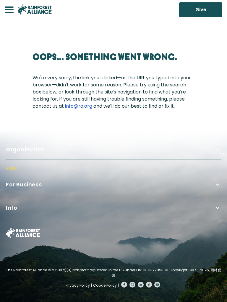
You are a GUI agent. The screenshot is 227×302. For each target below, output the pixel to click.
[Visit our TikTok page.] (149, 285)
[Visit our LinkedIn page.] (141, 285)
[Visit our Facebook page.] (124, 285)
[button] (9, 9)
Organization (25, 149)
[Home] (34, 9)
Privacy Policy (78, 285)
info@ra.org (78, 106)
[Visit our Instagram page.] (132, 285)
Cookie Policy (105, 285)
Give (200, 9)
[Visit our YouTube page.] (157, 285)
